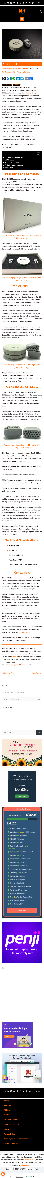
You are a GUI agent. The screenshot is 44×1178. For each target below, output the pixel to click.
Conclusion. (9, 168)
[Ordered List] (14, 699)
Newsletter (8, 1129)
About (6, 1100)
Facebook (23, 665)
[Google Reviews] (36, 3)
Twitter (7, 665)
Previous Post (8, 673)
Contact (7, 1115)
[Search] (39, 732)
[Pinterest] (27, 3)
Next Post (37, 673)
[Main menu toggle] (22, 19)
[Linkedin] (30, 3)
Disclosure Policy (10, 1120)
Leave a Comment (24, 72)
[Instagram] (20, 3)
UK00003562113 (27, 1165)
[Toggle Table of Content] (37, 154)
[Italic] (6, 699)
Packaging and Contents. (14, 157)
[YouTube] (14, 3)
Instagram (15, 665)
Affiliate (7, 1110)
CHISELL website (25, 632)
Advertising (8, 1105)
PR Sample (17, 84)
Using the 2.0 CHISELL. (13, 162)
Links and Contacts (11, 1124)
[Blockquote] (18, 699)
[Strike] (11, 699)
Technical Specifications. (14, 165)
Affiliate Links (7, 84)
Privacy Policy (9, 1134)
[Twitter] (5, 1091)
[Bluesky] (8, 3)
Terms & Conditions (11, 1144)
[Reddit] (23, 3)
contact (15, 657)
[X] (5, 3)
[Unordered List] (16, 699)
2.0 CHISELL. (9, 160)
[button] (40, 11)
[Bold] (4, 699)
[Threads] (11, 3)
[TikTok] (33, 3)
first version (30, 93)
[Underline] (9, 699)
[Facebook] (17, 3)
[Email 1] (39, 3)
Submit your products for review (16, 1139)
